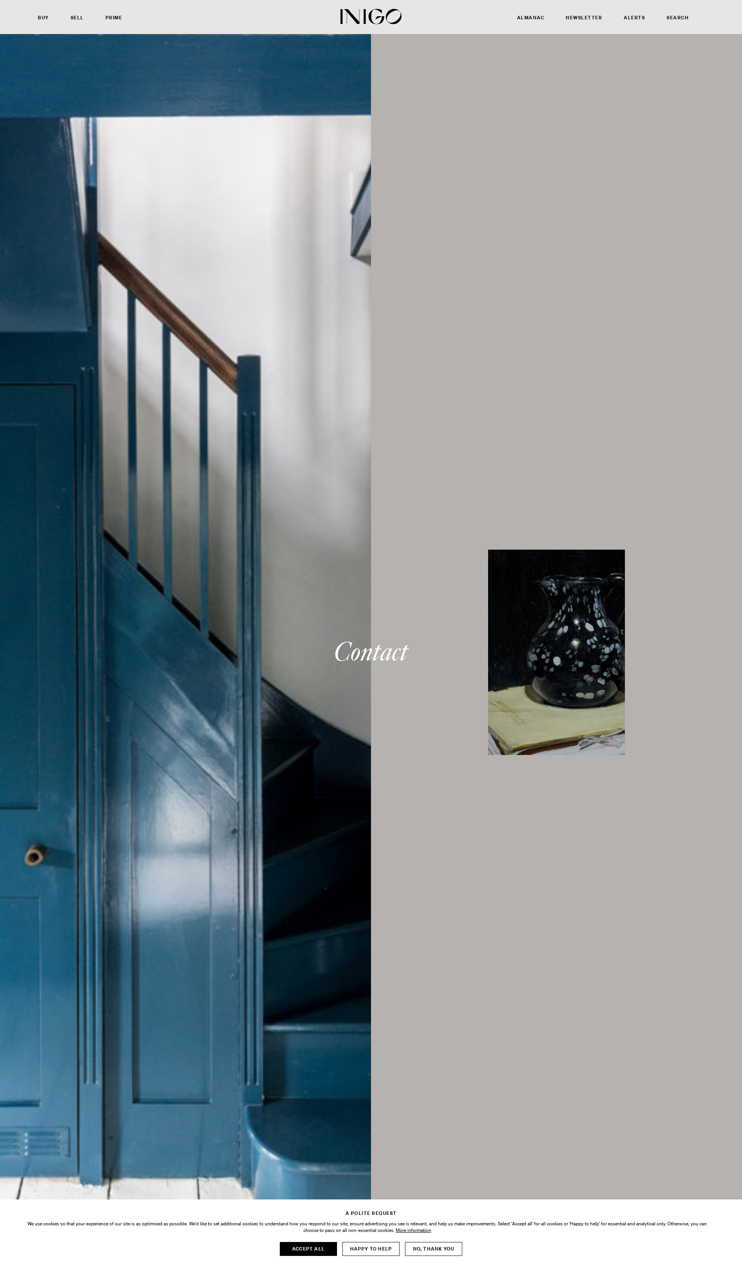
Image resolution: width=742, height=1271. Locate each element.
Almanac (531, 17)
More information (413, 1230)
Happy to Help (371, 1248)
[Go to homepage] (371, 16)
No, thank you (433, 1248)
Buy (43, 17)
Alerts (634, 17)
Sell (77, 17)
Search (678, 17)
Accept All (308, 1248)
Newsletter (584, 17)
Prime (114, 17)
